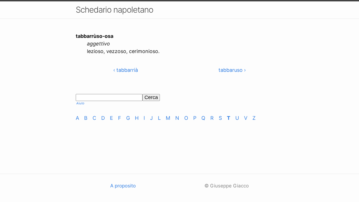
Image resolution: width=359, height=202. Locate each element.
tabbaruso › (232, 70)
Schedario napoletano (114, 10)
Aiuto (80, 103)
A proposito (123, 186)
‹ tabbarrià (125, 70)
